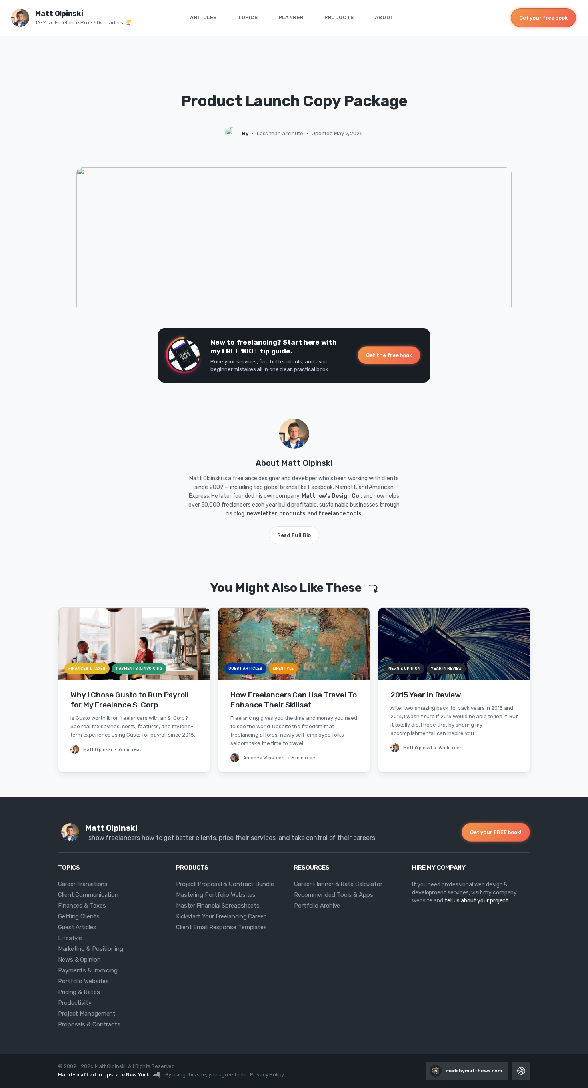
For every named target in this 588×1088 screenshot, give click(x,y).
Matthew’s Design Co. (331, 496)
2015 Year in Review (425, 694)
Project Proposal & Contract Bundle (225, 884)
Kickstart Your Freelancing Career (221, 916)
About (384, 17)
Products (339, 17)
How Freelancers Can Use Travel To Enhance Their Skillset (293, 699)
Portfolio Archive (317, 905)
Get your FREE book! (496, 832)
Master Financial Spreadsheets (218, 905)
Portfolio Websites (83, 981)
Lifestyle (70, 938)
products (292, 513)
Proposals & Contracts (89, 1024)
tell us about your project (476, 900)
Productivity (75, 1002)
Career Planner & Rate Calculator (338, 884)
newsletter (262, 513)
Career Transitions (83, 884)
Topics (248, 17)
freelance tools (340, 513)
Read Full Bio (294, 535)
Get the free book (389, 355)
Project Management (87, 1013)
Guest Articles (77, 927)
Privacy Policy (267, 1075)
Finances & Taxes (82, 905)
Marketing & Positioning (90, 948)
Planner (291, 17)
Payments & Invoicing (88, 970)
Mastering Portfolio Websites (216, 894)
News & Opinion (79, 959)
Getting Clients (79, 916)
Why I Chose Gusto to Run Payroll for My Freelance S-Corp (129, 699)
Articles (203, 17)
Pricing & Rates (79, 992)
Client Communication (88, 894)
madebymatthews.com (474, 1071)
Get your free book (543, 18)
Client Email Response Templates (221, 927)
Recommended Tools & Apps (333, 894)
